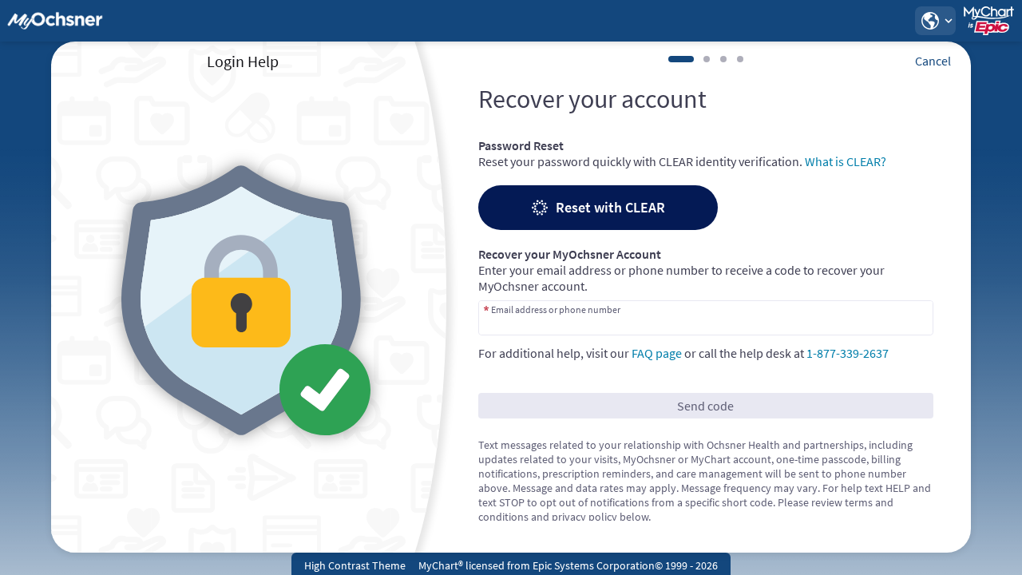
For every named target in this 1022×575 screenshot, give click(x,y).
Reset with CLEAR (610, 207)
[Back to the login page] (55, 20)
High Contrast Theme (355, 565)
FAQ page (657, 353)
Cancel (933, 61)
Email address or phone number (555, 309)
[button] (935, 20)
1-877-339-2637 (847, 353)
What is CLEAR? (845, 161)
